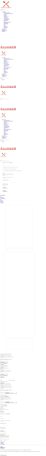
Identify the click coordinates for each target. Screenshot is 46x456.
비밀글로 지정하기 (3, 395)
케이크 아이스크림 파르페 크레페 (8, 13)
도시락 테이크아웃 (6, 19)
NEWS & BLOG (4, 30)
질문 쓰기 (2, 382)
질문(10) (1, 201)
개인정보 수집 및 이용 (4, 359)
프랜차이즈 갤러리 (4, 29)
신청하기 (2, 442)
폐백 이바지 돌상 (6, 68)
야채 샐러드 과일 (6, 61)
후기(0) (1, 200)
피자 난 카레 (5, 14)
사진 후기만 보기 (4, 365)
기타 (4, 24)
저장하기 (2, 364)
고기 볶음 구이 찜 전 (6, 18)
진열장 (5, 25)
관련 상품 (2, 202)
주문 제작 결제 (6, 27)
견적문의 (3, 135)
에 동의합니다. (6, 359)
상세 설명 (2, 197)
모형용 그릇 (5, 26)
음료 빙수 (5, 15)
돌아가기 (2, 405)
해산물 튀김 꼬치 (6, 20)
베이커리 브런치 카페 (6, 12)
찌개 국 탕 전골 (6, 17)
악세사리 (5, 28)
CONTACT (3, 31)
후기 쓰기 (2, 367)
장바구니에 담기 (3, 431)
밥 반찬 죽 (5, 62)
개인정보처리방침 (2, 447)
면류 (4, 21)
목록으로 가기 (3, 396)
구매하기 (2, 430)
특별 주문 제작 (6, 23)
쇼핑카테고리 (4, 11)
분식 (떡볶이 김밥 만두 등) (7, 22)
